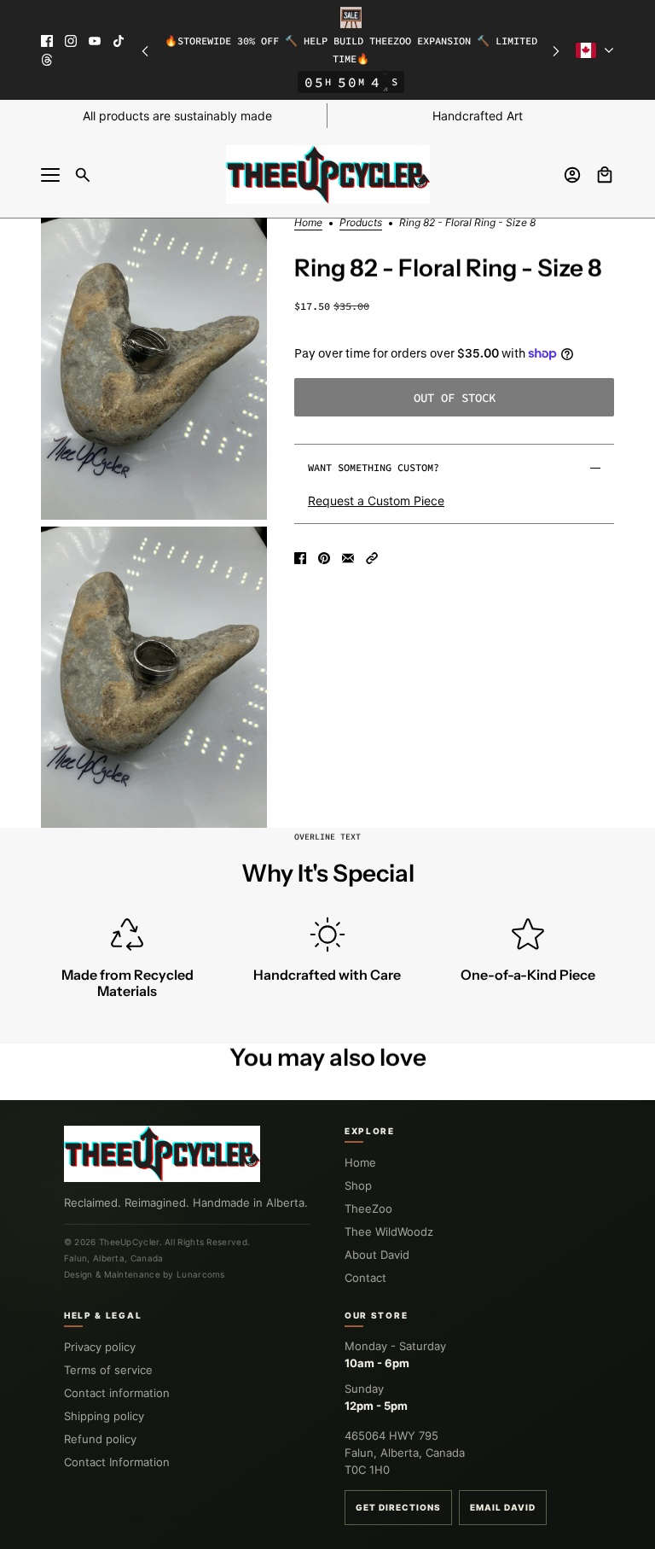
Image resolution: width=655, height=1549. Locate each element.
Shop (358, 1185)
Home (308, 223)
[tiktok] (118, 41)
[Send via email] (348, 558)
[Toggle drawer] (50, 175)
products (360, 223)
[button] (371, 558)
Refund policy (100, 1439)
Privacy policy (100, 1347)
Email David (503, 1507)
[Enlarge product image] (154, 368)
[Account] (572, 175)
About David (377, 1254)
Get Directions (398, 1507)
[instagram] (70, 41)
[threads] (47, 59)
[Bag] (604, 175)
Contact (365, 1277)
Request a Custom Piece (376, 500)
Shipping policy (104, 1416)
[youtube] (94, 41)
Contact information (117, 1393)
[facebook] (47, 41)
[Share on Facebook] (300, 558)
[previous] (145, 50)
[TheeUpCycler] (328, 174)
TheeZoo (368, 1208)
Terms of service (108, 1370)
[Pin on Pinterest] (324, 558)
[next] (556, 50)
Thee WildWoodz (389, 1231)
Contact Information (117, 1462)
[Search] (82, 175)
